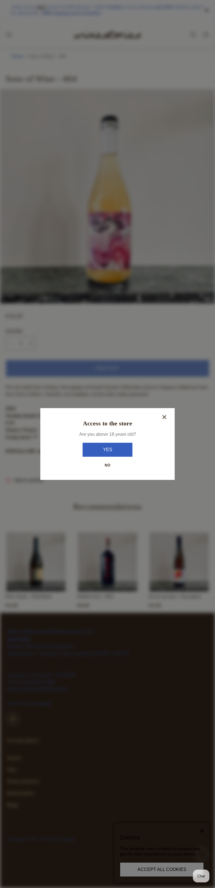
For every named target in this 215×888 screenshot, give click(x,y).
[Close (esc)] (164, 417)
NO (108, 465)
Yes (107, 449)
